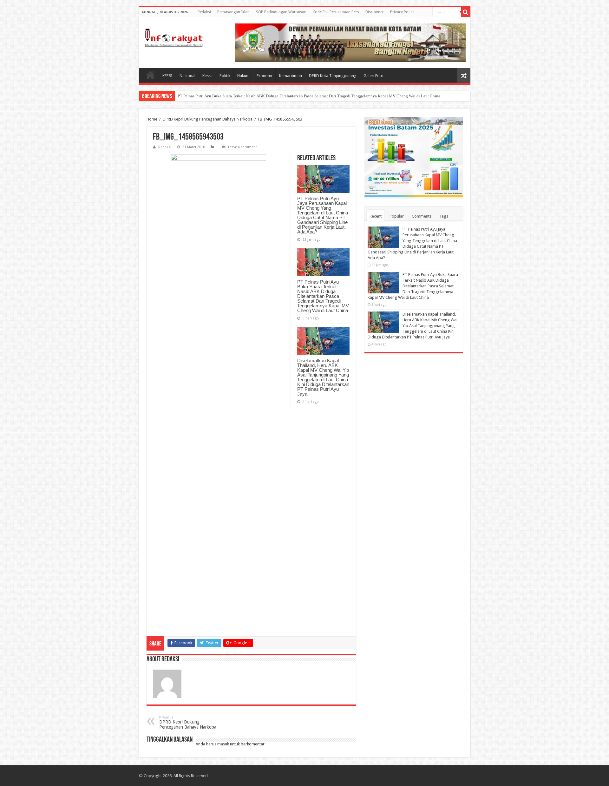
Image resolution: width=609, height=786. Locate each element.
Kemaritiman (290, 75)
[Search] (465, 12)
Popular (397, 216)
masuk (223, 744)
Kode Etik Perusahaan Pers (336, 12)
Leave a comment (242, 147)
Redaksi (204, 12)
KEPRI (167, 75)
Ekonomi (264, 75)
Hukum (243, 75)
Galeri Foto (373, 75)
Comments (421, 216)
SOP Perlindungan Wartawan (281, 12)
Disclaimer (374, 12)
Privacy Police (402, 12)
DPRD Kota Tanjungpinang (333, 75)
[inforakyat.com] (174, 37)
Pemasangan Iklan (233, 12)
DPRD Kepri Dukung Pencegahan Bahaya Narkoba (207, 119)
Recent (376, 216)
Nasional (187, 75)
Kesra (207, 75)
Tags (443, 216)
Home (150, 75)
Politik (224, 75)
